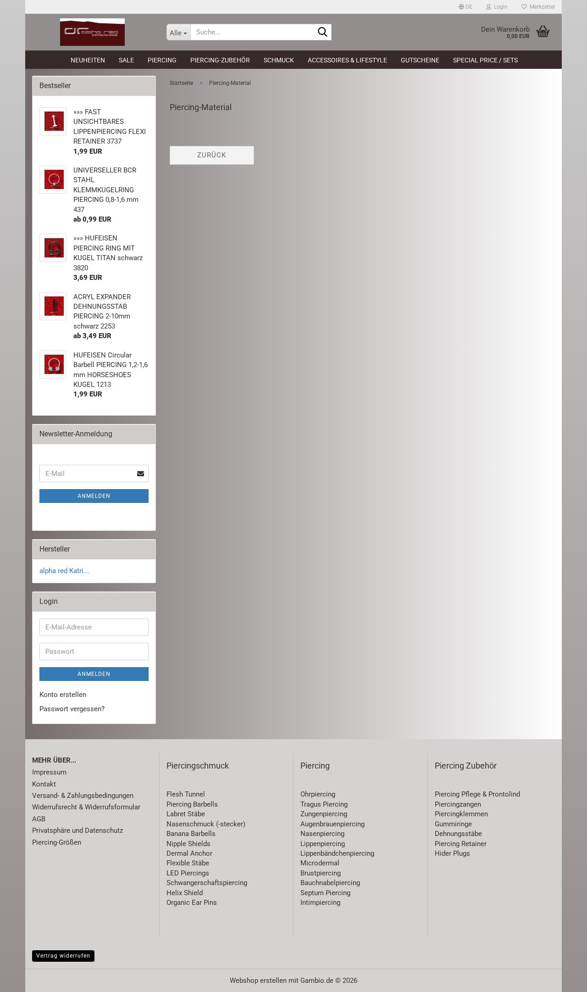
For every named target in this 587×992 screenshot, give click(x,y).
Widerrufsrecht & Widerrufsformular (86, 807)
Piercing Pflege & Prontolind (477, 794)
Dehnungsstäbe (458, 834)
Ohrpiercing (317, 794)
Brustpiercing (320, 873)
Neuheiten (88, 60)
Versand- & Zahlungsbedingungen (82, 795)
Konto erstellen (62, 695)
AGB (38, 819)
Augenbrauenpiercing (332, 824)
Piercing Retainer (461, 844)
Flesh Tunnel (185, 794)
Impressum (49, 772)
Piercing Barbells (192, 804)
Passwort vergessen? (72, 709)
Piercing (162, 60)
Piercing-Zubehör (220, 60)
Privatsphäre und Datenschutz (77, 830)
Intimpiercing (320, 902)
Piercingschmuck (197, 765)
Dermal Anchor (189, 853)
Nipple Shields (188, 844)
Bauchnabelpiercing (330, 883)
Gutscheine (420, 60)
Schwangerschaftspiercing (206, 883)
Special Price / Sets (485, 60)
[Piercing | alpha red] (92, 32)
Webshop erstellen (258, 980)
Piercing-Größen (56, 842)
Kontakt (44, 784)
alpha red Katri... (64, 571)
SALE (126, 60)
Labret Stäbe (185, 814)
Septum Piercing (325, 893)
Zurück (211, 155)
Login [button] (499, 7)
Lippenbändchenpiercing (337, 853)
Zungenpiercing (323, 814)
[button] (465, 7)
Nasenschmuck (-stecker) (205, 824)
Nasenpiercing (322, 834)
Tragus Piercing (324, 804)
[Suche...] (323, 32)
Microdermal (319, 863)
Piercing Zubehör (466, 765)
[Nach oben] (562, 978)
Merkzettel (541, 7)
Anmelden (94, 496)
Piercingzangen (458, 804)
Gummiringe (453, 824)
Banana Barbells (191, 834)
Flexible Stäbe (187, 863)
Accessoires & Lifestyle (347, 60)
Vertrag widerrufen (63, 956)
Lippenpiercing (322, 844)
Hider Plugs (452, 853)
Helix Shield (184, 893)
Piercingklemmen (461, 814)
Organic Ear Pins (191, 902)
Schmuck (279, 60)
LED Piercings (187, 873)
